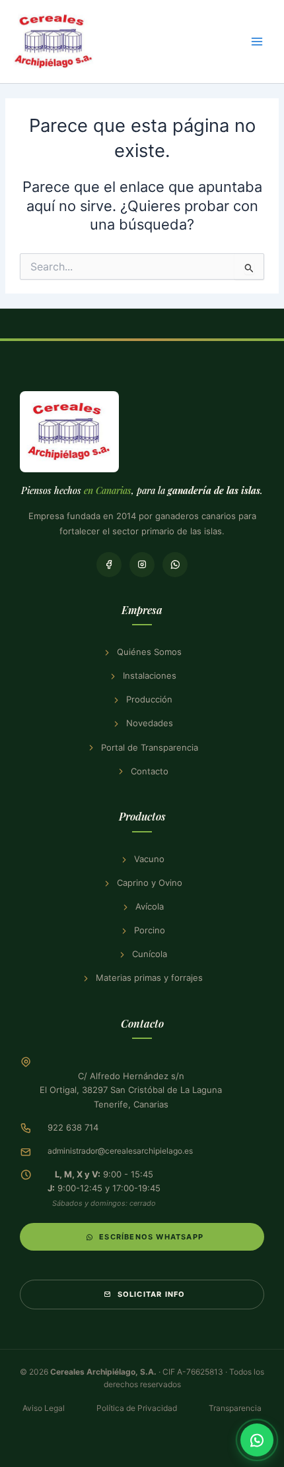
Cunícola (149, 954)
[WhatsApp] (175, 564)
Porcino (149, 930)
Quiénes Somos (149, 651)
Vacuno (149, 859)
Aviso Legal (43, 1408)
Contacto (149, 771)
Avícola (149, 906)
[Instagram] (142, 564)
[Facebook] (109, 564)
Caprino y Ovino (149, 882)
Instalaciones (149, 675)
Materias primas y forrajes (149, 977)
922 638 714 (73, 1127)
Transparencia (235, 1408)
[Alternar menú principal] (257, 41)
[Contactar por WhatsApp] (256, 1439)
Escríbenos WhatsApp (151, 1236)
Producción (149, 699)
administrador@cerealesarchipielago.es (120, 1151)
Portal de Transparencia (149, 747)
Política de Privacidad (136, 1408)
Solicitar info (152, 1294)
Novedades (149, 723)
